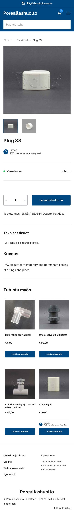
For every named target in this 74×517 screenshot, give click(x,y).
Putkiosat (22, 40)
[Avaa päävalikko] (68, 13)
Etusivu (7, 40)
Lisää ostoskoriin (51, 200)
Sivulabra (66, 508)
